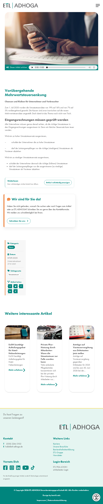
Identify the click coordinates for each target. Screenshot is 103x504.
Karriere (56, 443)
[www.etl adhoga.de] (20, 5)
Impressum (41, 500)
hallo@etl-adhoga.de (14, 446)
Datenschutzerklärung (57, 500)
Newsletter (57, 455)
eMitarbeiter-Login (60, 469)
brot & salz (56, 495)
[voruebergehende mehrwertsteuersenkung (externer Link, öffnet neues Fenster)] (10, 286)
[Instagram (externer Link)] (13, 467)
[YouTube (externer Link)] (27, 467)
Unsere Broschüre (60, 446)
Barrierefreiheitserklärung (63, 449)
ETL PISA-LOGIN (60, 467)
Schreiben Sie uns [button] (17, 221)
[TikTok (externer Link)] (34, 467)
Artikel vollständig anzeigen (58, 182)
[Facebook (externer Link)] (6, 467)
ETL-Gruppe (58, 452)
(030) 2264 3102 (13, 443)
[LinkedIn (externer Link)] (19, 467)
